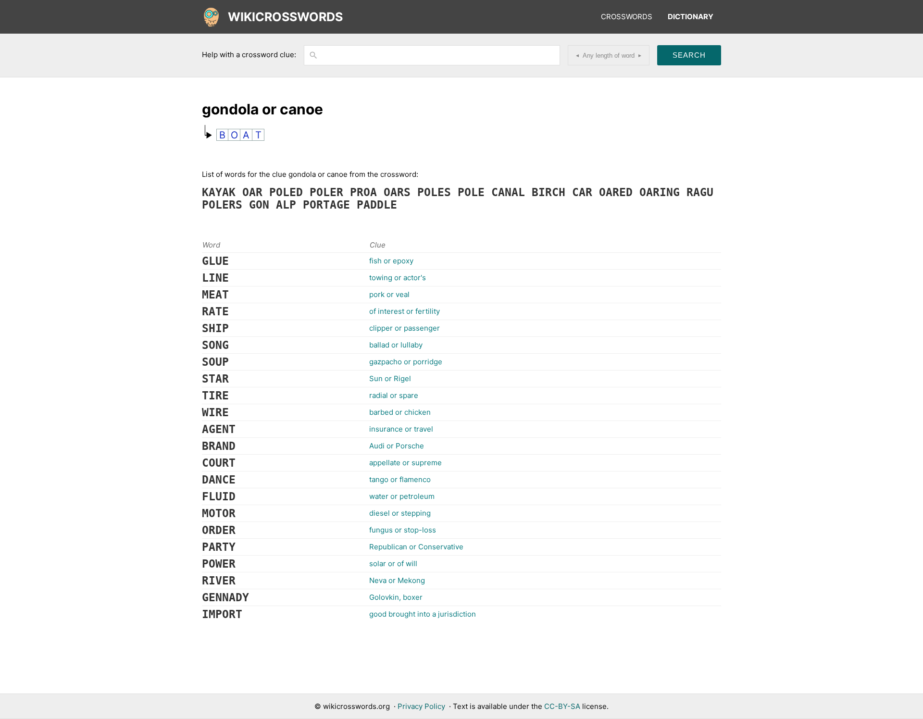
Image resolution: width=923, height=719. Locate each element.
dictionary (690, 16)
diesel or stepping (400, 513)
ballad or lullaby (396, 344)
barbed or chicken (400, 412)
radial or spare (393, 395)
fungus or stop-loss (402, 529)
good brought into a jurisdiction (422, 614)
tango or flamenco (400, 479)
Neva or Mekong (397, 580)
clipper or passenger (404, 328)
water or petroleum (402, 496)
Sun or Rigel (390, 378)
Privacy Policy (421, 706)
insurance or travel (401, 429)
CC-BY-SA (562, 706)
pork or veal (389, 294)
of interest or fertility (404, 311)
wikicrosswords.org (356, 706)
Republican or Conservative (416, 546)
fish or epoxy (391, 260)
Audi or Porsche (396, 445)
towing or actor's (397, 277)
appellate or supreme (405, 462)
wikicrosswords (285, 17)
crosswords (626, 16)
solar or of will (393, 563)
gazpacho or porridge (405, 361)
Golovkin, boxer (396, 597)
